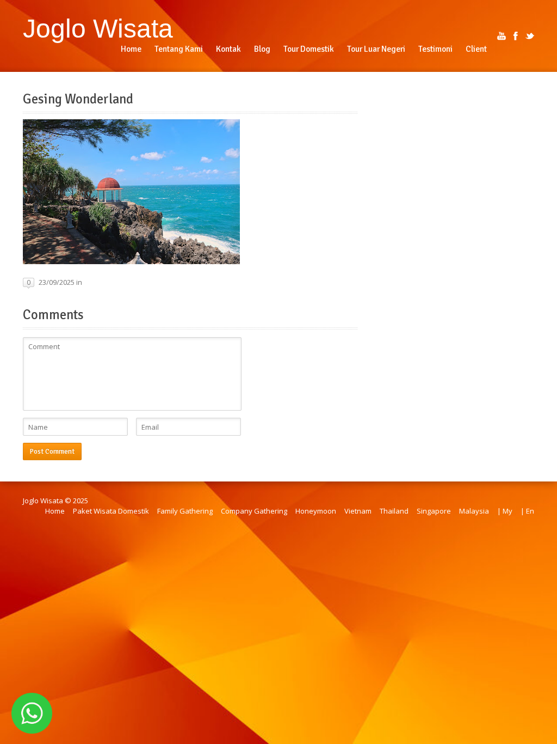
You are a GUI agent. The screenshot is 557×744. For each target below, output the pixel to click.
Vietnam (358, 511)
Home (55, 511)
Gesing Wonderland (78, 99)
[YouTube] (501, 36)
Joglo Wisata (98, 28)
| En (527, 511)
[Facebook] (515, 36)
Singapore (434, 511)
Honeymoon (315, 511)
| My (504, 511)
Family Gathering (185, 511)
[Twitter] (529, 36)
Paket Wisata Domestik (111, 511)
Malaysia (474, 511)
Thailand (394, 511)
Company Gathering (254, 511)
